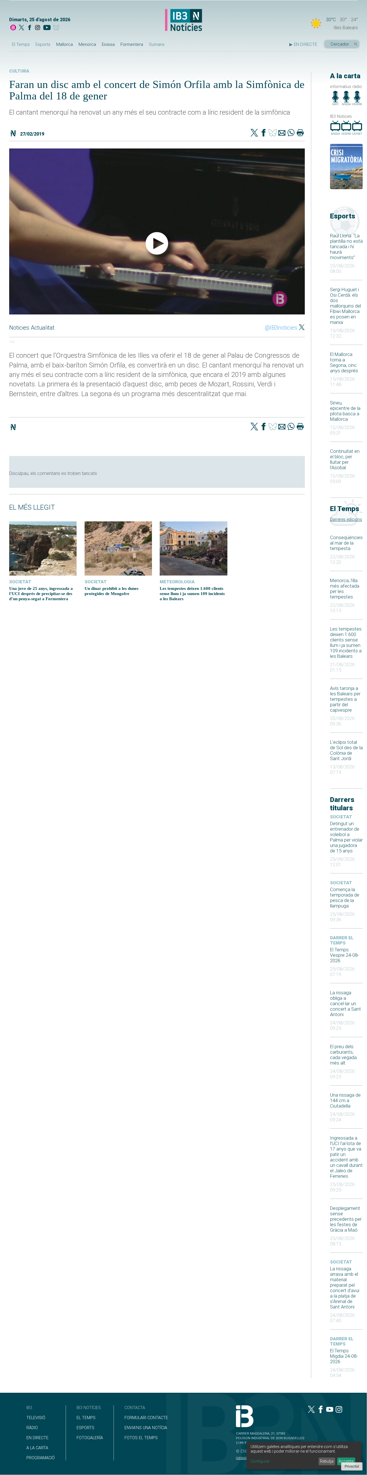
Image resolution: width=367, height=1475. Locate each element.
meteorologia (177, 581)
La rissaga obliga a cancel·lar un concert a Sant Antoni (345, 1003)
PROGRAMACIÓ (40, 1458)
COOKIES (241, 1458)
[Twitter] (254, 133)
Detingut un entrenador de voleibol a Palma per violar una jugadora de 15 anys (346, 837)
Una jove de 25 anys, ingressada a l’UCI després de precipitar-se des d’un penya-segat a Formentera (41, 593)
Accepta (346, 1461)
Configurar (260, 1461)
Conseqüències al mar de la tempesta (346, 543)
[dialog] (304, 1455)
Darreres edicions (346, 519)
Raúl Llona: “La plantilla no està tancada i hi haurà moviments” (346, 246)
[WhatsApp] (291, 133)
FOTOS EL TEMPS (141, 1437)
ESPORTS (85, 1427)
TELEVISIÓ (35, 1417)
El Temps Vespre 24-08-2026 (344, 955)
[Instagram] (37, 28)
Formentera (131, 44)
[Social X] (21, 28)
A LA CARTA (37, 1447)
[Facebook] (29, 28)
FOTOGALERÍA (90, 1437)
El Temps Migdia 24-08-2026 (344, 1356)
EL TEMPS (86, 1417)
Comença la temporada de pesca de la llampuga (344, 898)
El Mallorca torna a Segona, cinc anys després (344, 362)
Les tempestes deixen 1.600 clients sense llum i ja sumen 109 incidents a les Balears (346, 642)
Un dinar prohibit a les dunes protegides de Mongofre (111, 591)
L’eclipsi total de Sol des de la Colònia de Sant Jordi (346, 750)
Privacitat (352, 1466)
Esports (43, 44)
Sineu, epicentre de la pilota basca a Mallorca (345, 411)
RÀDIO (32, 1427)
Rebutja (326, 1461)
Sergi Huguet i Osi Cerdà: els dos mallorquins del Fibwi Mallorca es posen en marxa (345, 306)
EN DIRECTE (37, 1437)
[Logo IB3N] (183, 20)
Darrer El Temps (342, 940)
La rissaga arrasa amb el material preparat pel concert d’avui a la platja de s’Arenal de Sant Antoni (344, 1288)
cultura (19, 71)
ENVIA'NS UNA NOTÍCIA (145, 1427)
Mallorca (64, 44)
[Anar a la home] (13, 28)
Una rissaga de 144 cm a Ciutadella (345, 1100)
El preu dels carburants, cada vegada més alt (343, 1055)
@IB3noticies (281, 327)
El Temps (21, 44)
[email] (282, 133)
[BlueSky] (57, 28)
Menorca (87, 44)
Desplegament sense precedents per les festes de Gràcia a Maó (346, 1219)
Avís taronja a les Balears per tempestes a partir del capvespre (345, 699)
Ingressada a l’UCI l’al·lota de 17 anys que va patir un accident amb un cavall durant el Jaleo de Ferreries (346, 1157)
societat (341, 816)
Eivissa (108, 44)
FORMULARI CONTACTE (146, 1417)
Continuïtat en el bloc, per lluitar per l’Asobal (345, 459)
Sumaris (157, 44)
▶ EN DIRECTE (303, 44)
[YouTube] (47, 28)
